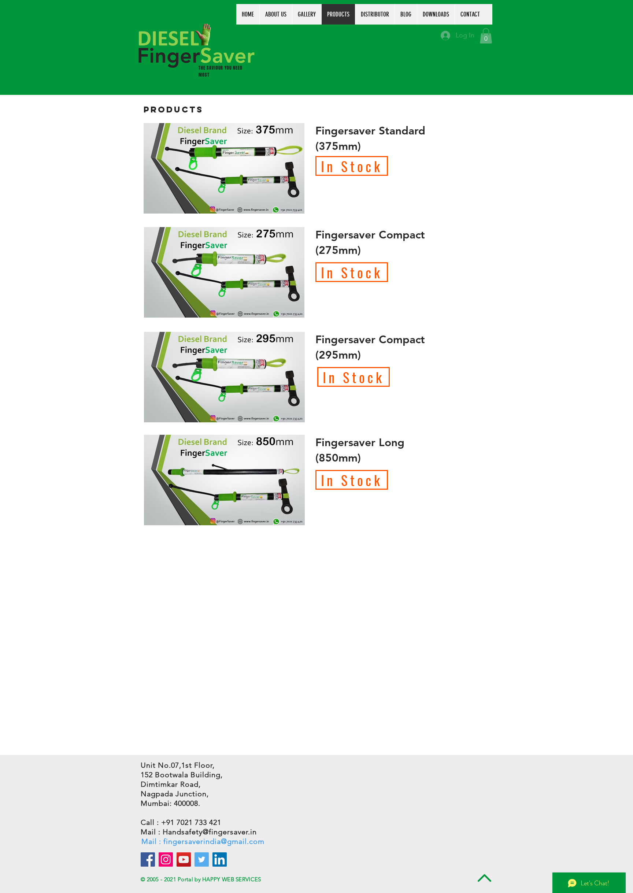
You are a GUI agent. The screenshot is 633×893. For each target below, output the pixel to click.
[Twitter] (202, 859)
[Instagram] (166, 859)
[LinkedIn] (219, 859)
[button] (486, 36)
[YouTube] (184, 859)
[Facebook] (148, 859)
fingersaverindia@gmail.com (213, 841)
